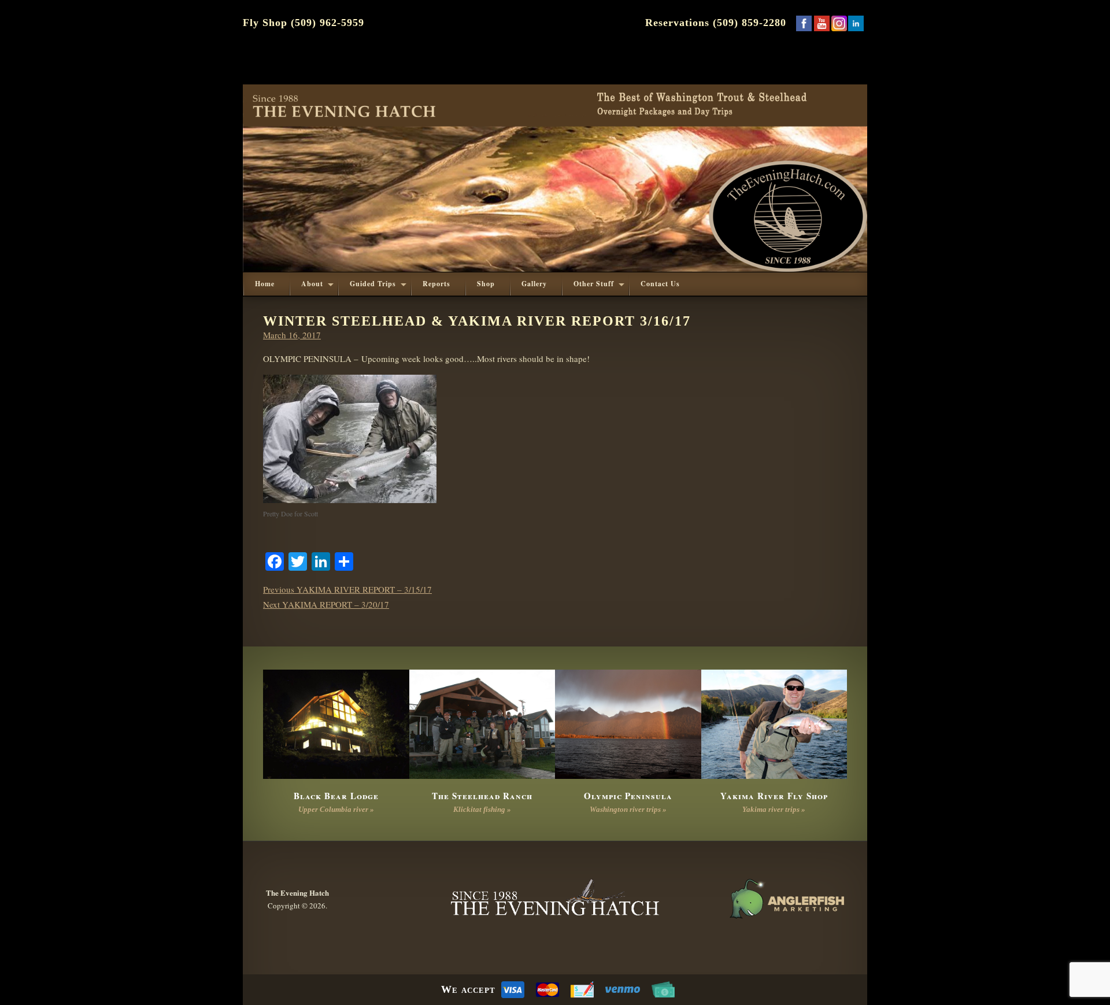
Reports (436, 284)
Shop (486, 284)
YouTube (821, 23)
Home (265, 284)
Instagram (838, 23)
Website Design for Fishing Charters (786, 899)
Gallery (534, 284)
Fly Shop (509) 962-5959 (303, 22)
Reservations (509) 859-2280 (715, 22)
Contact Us (660, 284)
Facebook (803, 23)
